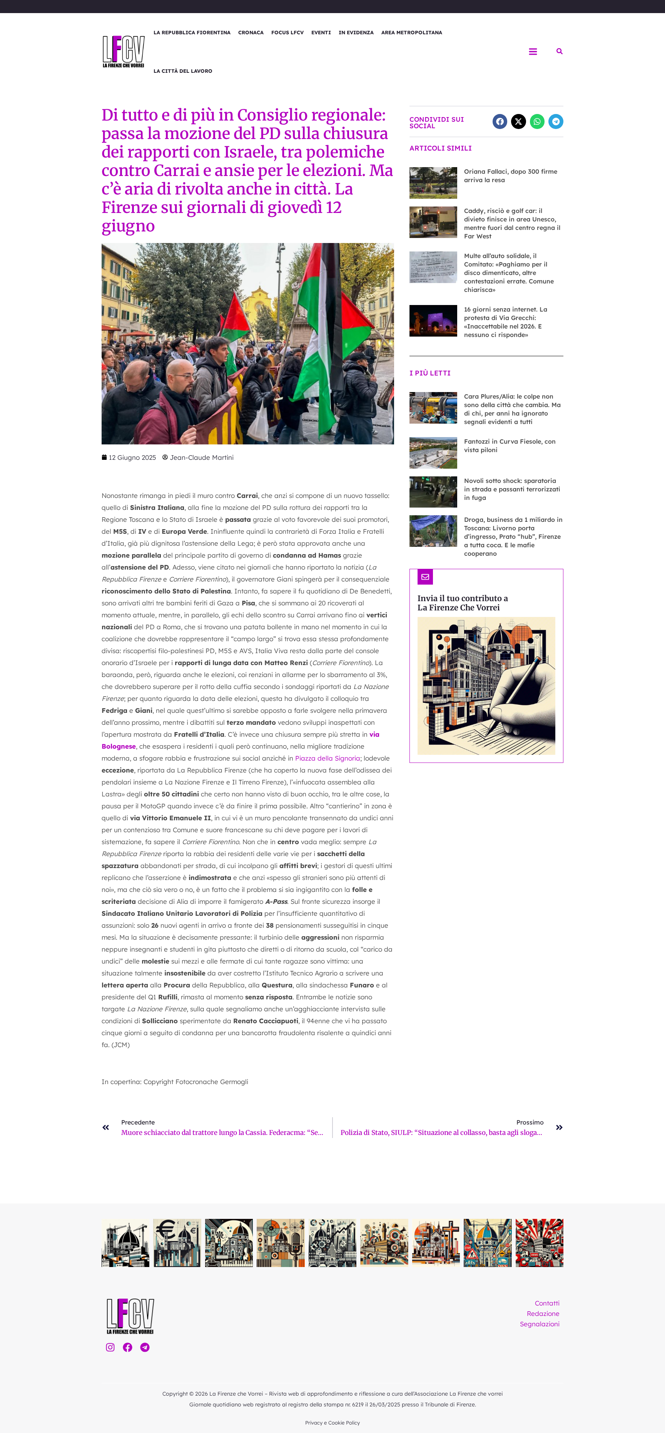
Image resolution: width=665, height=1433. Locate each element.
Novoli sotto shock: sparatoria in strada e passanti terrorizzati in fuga (512, 489)
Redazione (543, 1313)
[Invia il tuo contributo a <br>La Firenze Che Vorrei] (425, 577)
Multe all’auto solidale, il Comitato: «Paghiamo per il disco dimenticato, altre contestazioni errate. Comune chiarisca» (509, 272)
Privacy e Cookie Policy (332, 1423)
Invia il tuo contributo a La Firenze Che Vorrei (463, 602)
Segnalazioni (540, 1324)
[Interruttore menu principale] (533, 51)
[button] (559, 52)
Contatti (547, 1303)
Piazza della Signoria (327, 758)
